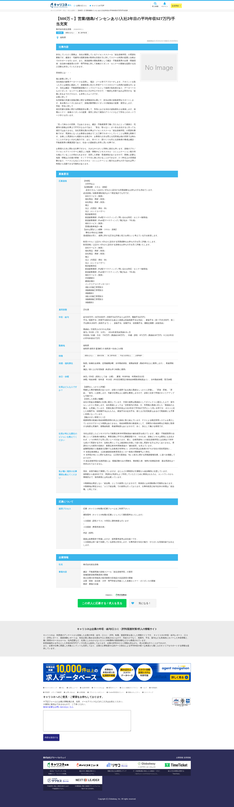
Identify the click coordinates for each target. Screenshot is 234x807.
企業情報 (82, 692)
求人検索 (155, 6)
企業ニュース (73, 687)
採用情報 (187, 758)
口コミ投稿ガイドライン (130, 687)
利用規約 (154, 687)
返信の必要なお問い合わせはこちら (58, 707)
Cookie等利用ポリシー (116, 692)
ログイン (164, 6)
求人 (64, 10)
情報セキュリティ (134, 692)
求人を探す (71, 10)
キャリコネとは (99, 687)
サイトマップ (148, 692)
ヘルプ (144, 687)
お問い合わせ (70, 692)
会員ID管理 (85, 687)
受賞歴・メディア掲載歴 (53, 692)
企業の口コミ (81, 6)
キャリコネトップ (51, 687)
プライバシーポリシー (96, 692)
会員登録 (175, 6)
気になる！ (145, 603)
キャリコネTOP (98, 6)
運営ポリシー (112, 687)
